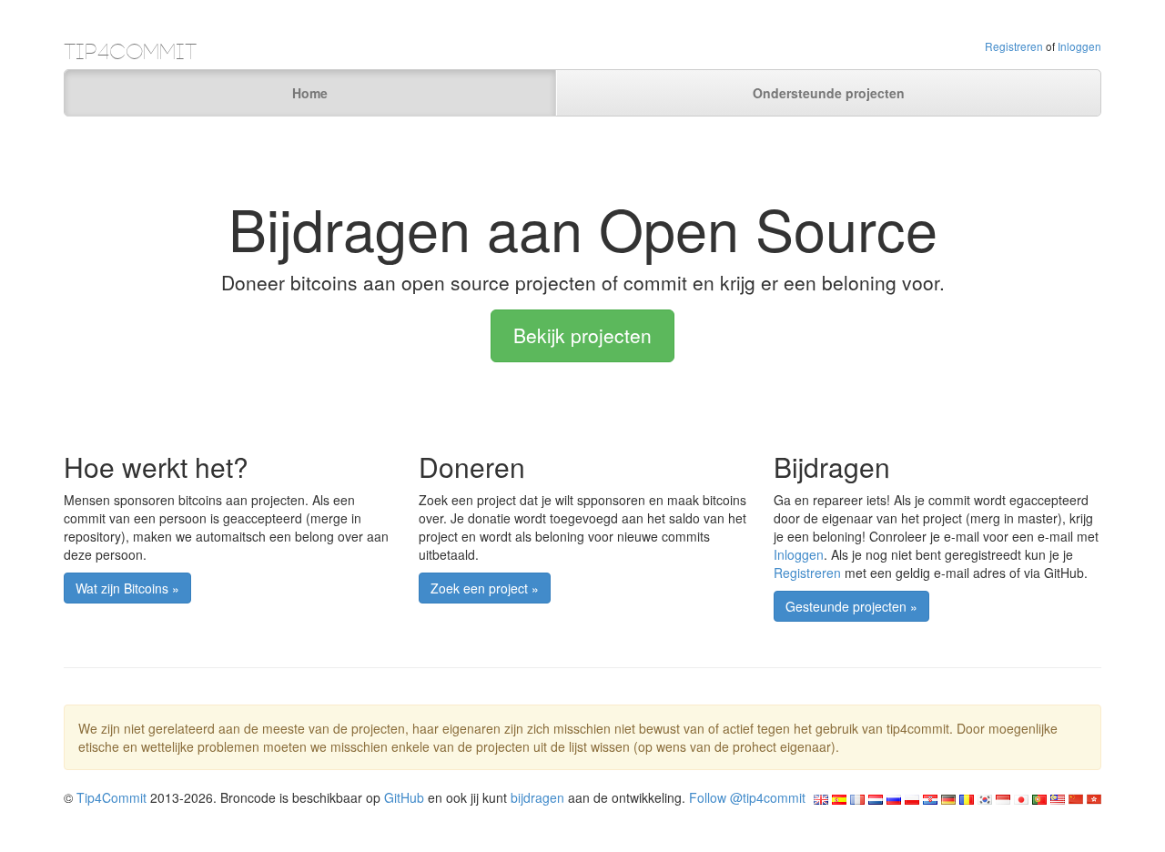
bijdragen (537, 797)
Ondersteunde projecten (829, 93)
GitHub (404, 797)
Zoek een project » (485, 588)
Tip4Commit (111, 797)
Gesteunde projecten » (851, 606)
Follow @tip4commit (747, 797)
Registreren (1014, 46)
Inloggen (1079, 46)
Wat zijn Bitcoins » (127, 588)
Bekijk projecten (582, 335)
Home (310, 93)
